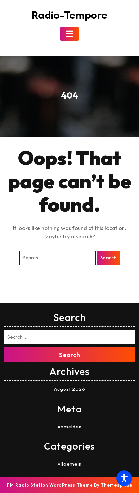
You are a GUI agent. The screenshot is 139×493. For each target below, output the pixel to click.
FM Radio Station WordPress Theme (50, 485)
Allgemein (70, 464)
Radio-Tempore (69, 15)
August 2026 (69, 389)
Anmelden (70, 426)
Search (108, 258)
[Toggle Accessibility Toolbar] (124, 478)
